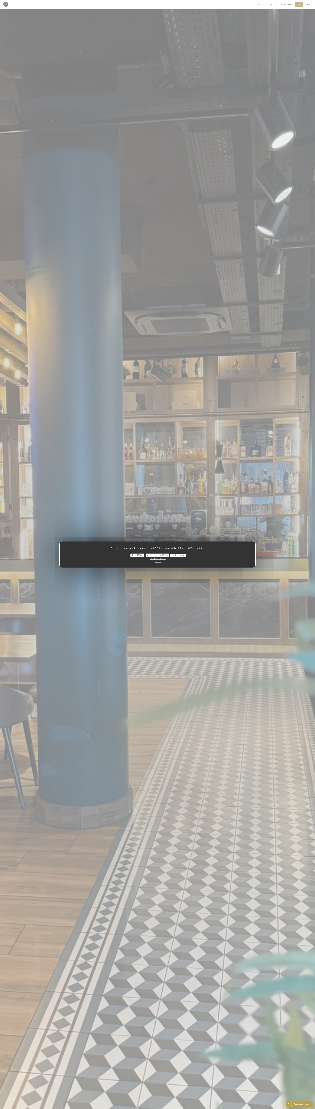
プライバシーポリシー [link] (158, 559)
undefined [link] (158, 562)
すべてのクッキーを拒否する (157, 555)
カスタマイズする (178, 555)
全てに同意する (137, 555)
